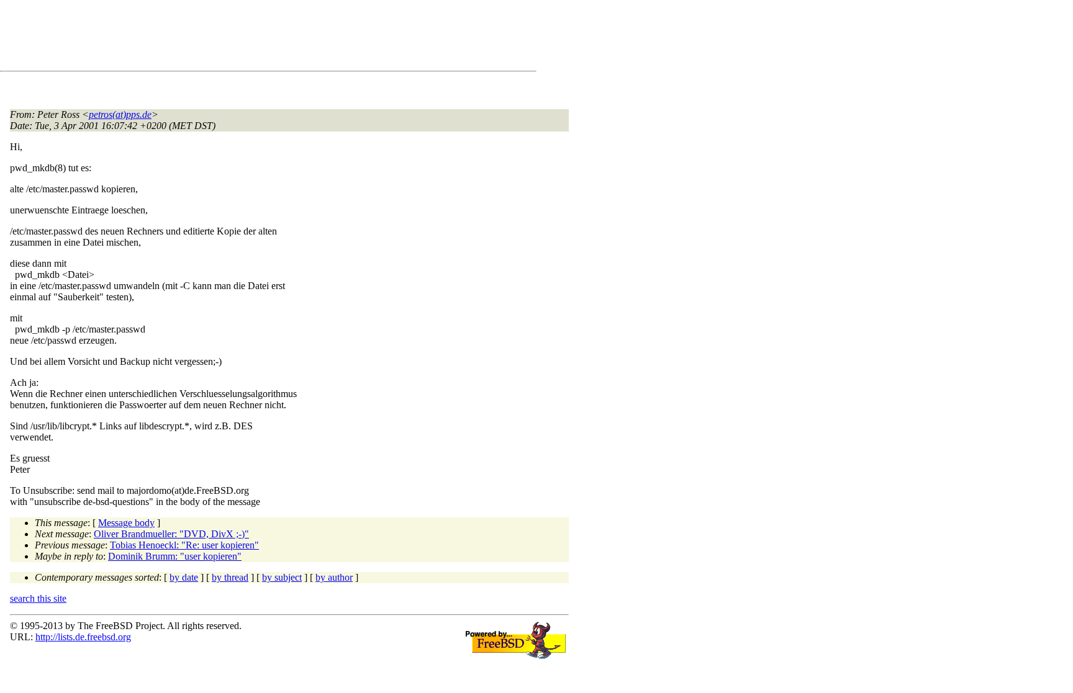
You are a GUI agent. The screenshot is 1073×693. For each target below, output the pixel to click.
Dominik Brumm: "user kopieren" (175, 556)
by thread (230, 577)
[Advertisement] (236, 38)
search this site (38, 598)
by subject (282, 577)
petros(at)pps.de (120, 114)
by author (334, 577)
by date (184, 577)
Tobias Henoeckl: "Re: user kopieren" (184, 545)
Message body (126, 522)
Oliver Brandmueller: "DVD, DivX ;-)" (171, 534)
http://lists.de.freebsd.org (83, 637)
